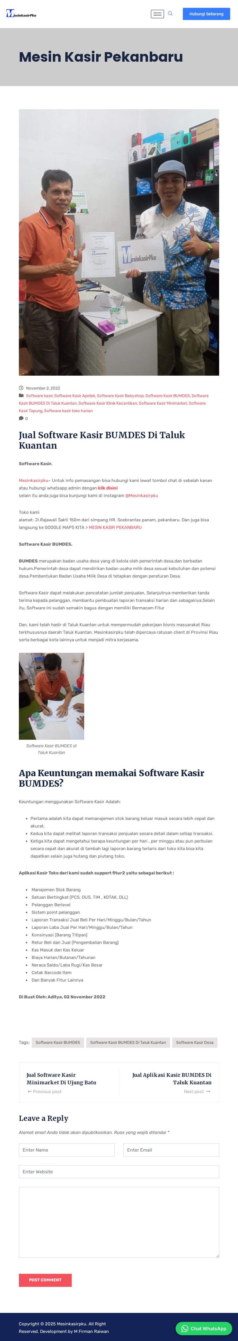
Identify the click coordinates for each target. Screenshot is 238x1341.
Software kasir (39, 395)
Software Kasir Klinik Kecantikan (107, 403)
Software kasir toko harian (68, 410)
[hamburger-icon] (157, 14)
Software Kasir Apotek (74, 395)
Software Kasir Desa (195, 1042)
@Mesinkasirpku (141, 495)
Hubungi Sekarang (206, 14)
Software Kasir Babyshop (120, 395)
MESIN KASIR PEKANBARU (115, 527)
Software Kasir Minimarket (163, 403)
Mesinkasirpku (33, 480)
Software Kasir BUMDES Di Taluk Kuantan (128, 1042)
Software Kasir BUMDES (167, 395)
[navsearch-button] (170, 14)
